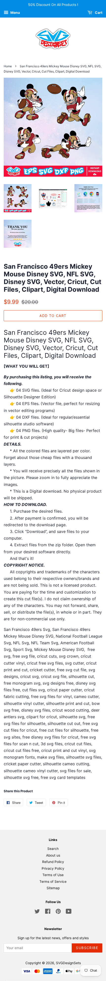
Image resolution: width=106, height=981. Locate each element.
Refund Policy (53, 862)
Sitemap (53, 888)
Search (53, 849)
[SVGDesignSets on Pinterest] (58, 912)
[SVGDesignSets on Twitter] (37, 912)
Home (8, 66)
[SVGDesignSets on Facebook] (48, 912)
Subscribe (87, 948)
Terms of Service (53, 882)
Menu (15, 12)
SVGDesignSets (68, 963)
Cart (98, 12)
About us (53, 855)
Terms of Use (53, 875)
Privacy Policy (53, 868)
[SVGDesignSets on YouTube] (68, 912)
